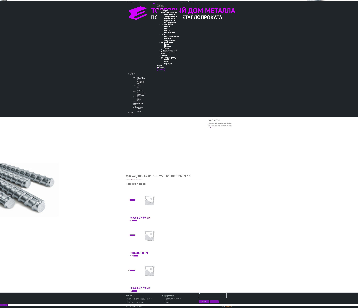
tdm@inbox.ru (211, 127)
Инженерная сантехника (136, 179)
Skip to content (3, 0)
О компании (161, 7)
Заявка (161, 69)
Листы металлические (169, 13)
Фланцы (167, 62)
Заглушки (164, 56)
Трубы (163, 34)
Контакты (160, 67)
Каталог (160, 9)
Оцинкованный (169, 19)
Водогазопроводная (171, 36)
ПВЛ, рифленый (170, 22)
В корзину (134, 220)
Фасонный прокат (167, 42)
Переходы (168, 64)
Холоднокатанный (171, 17)
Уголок (166, 48)
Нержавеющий (169, 21)
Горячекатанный (170, 15)
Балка (166, 44)
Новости (168, 301)
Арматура (164, 11)
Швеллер (167, 46)
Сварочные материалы (169, 50)
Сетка (163, 54)
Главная (160, 5)
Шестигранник (169, 32)
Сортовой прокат (167, 24)
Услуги (159, 66)
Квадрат (167, 26)
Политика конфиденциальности (173, 298)
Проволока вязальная (168, 52)
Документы (168, 299)
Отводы (167, 60)
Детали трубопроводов (169, 58)
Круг (166, 28)
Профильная (168, 38)
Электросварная (170, 40)
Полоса (167, 30)
